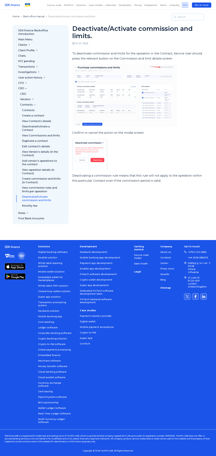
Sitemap (165, 287)
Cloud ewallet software (51, 377)
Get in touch (201, 5)
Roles (21, 213)
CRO (23, 93)
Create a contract (33, 115)
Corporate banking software (54, 333)
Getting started (139, 248)
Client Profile (26, 50)
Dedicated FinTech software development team (96, 292)
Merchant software (49, 360)
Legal (137, 271)
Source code (54, 5)
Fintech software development (98, 274)
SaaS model (141, 263)
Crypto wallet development (96, 279)
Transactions (26, 66)
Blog (163, 279)
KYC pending (26, 61)
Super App (86, 338)
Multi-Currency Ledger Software (51, 421)
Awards (164, 274)
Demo (163, 5)
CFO (21, 82)
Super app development (94, 285)
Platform (69, 5)
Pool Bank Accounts (31, 218)
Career (164, 263)
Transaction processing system (52, 304)
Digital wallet (88, 321)
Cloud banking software (52, 371)
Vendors (25, 99)
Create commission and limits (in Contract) (41, 180)
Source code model (141, 256)
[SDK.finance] (12, 5)
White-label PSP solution (53, 285)
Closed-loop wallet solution (54, 291)
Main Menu (25, 39)
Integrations (150, 5)
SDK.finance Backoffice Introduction (33, 32)
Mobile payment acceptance (97, 327)
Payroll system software (52, 397)
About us (165, 252)
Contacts (165, 257)
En (185, 5)
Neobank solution (48, 310)
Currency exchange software (49, 384)
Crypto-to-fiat (88, 332)
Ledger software (48, 327)
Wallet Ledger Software (52, 408)
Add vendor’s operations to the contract (39, 162)
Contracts (28, 110)
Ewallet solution (47, 257)
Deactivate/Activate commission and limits (36, 198)
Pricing (138, 5)
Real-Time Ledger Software (54, 413)
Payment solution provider (96, 316)
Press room (167, 268)
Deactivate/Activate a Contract (36, 128)
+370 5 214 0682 (197, 252)
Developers (125, 5)
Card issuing (45, 391)
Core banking (46, 322)
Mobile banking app (50, 316)
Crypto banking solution (52, 338)
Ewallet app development (95, 268)
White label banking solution (50, 265)
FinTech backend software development (96, 301)
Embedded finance (49, 355)
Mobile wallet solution (51, 271)
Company (174, 5)
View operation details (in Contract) (38, 171)
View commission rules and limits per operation (39, 189)
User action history (30, 77)
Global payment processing (54, 349)
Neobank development (93, 252)
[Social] (187, 296)
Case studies (96, 5)
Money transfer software (52, 366)
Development (88, 246)
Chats (22, 55)
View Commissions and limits (41, 135)
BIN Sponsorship (48, 402)
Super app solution (49, 296)
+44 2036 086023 (198, 257)
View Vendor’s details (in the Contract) (40, 153)
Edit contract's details (36, 146)
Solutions (81, 5)
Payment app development (96, 263)
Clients (22, 44)
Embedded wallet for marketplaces (50, 279)
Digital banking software (53, 252)
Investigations (27, 72)
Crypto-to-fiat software (51, 344)
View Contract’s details (36, 121)
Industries (110, 5)
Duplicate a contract (35, 140)
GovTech (85, 343)
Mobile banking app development (100, 257)
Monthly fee (29, 205)
